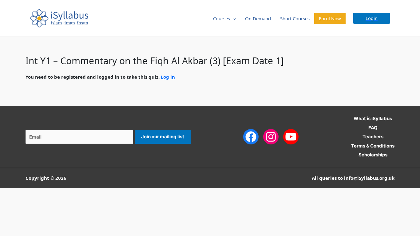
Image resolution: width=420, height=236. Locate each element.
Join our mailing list (162, 137)
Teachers (373, 137)
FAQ (373, 128)
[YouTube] (291, 136)
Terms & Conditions (372, 146)
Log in (168, 77)
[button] (371, 18)
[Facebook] (251, 136)
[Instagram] (271, 136)
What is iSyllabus (373, 118)
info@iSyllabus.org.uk (369, 178)
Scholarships (373, 155)
